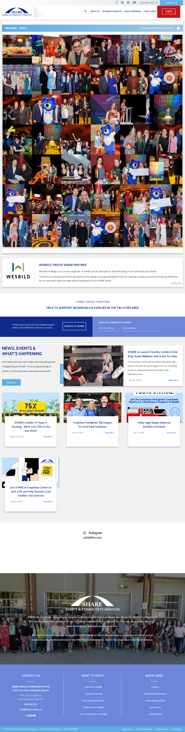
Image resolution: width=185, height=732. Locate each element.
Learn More (176, 283)
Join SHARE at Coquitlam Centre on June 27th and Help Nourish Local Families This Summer (31, 491)
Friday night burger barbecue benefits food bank (154, 424)
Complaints (177, 729)
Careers (155, 686)
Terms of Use (127, 729)
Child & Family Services (155, 693)
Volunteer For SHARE (93, 707)
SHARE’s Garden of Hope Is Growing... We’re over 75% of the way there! (31, 426)
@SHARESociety (92, 537)
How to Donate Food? (94, 700)
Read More (174, 380)
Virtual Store (146, 28)
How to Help (150, 11)
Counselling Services (155, 700)
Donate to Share (74, 326)
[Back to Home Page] (178, 27)
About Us (95, 11)
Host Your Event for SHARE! (93, 714)
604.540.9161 (147, 2)
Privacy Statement (144, 729)
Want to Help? (92, 675)
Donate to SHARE (93, 686)
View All (11, 382)
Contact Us (171, 3)
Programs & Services (112, 11)
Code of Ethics (162, 729)
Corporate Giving (93, 693)
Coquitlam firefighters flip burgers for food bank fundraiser (92, 424)
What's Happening (132, 11)
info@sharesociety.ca (31, 709)
